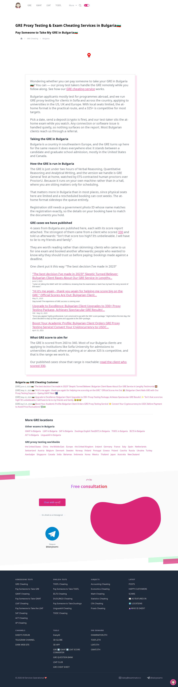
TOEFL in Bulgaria (120, 431)
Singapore (41, 454)
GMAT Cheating (22, 593)
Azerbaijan (30, 454)
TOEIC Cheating (60, 613)
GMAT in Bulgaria (33, 431)
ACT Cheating (21, 618)
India (59, 454)
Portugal (97, 450)
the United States (33, 446)
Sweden (70, 450)
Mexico (95, 454)
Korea (87, 454)
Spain (130, 446)
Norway (79, 450)
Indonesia (78, 454)
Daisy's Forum (22, 635)
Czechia (123, 450)
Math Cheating (97, 593)
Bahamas (67, 454)
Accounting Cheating (100, 584)
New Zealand (133, 454)
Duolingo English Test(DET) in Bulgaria (92, 431)
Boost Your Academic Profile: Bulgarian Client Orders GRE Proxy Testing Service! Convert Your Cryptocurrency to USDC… (76, 325)
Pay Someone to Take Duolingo (67, 603)
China (45, 446)
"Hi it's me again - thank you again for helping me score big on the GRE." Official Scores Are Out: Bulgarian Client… (77, 293)
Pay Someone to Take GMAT (28, 598)
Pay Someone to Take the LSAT (29, 608)
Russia (132, 450)
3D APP (56, 644)
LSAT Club (58, 662)
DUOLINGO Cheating (62, 598)
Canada (51, 454)
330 (120, 232)
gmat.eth (95, 649)
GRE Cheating (32, 38)
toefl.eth (96, 640)
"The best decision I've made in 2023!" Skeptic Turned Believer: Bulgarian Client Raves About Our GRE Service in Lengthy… (75, 276)
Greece (106, 450)
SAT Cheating (21, 613)
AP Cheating (21, 623)
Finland (88, 450)
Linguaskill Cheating (62, 608)
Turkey (149, 450)
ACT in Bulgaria (32, 435)
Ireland (98, 446)
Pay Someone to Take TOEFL (66, 589)
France (117, 446)
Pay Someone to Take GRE (27, 589)
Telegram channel (25, 640)
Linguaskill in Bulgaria (51, 435)
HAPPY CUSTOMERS (138, 589)
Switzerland (30, 450)
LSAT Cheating (21, 603)
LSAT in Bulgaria (50, 431)
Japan (113, 454)
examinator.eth (99, 635)
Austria (41, 450)
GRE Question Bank (63, 657)
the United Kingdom (84, 446)
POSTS (132, 584)
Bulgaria (46, 38)
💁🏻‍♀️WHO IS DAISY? (137, 608)
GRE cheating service (80, 89)
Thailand (105, 454)
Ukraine (140, 450)
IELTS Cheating (60, 593)
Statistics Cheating (99, 598)
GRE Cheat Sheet (61, 667)
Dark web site (22, 644)
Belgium (50, 450)
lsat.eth (95, 644)
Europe (69, 446)
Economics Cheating (100, 589)
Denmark (60, 450)
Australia (122, 454)
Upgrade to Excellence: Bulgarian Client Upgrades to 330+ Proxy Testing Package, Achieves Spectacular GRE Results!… (76, 308)
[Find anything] (80, 5)
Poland (115, 450)
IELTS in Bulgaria (137, 431)
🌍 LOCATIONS (135, 603)
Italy (124, 446)
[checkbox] (86, 5)
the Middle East (57, 446)
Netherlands (140, 446)
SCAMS (132, 593)
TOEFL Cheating (60, 584)
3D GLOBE (57, 640)
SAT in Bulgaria (66, 431)
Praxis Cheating (98, 608)
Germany (108, 446)
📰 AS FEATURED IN (137, 598)
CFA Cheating (97, 603)
